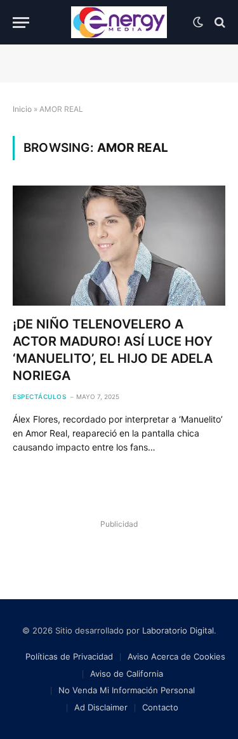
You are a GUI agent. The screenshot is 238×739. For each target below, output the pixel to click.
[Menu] (21, 22)
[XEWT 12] (119, 22)
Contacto (160, 707)
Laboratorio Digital (178, 630)
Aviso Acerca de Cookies (176, 656)
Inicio (22, 109)
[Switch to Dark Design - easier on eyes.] (198, 22)
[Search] (218, 22)
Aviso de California (126, 673)
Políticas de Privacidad (69, 656)
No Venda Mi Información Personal (126, 690)
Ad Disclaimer (101, 707)
